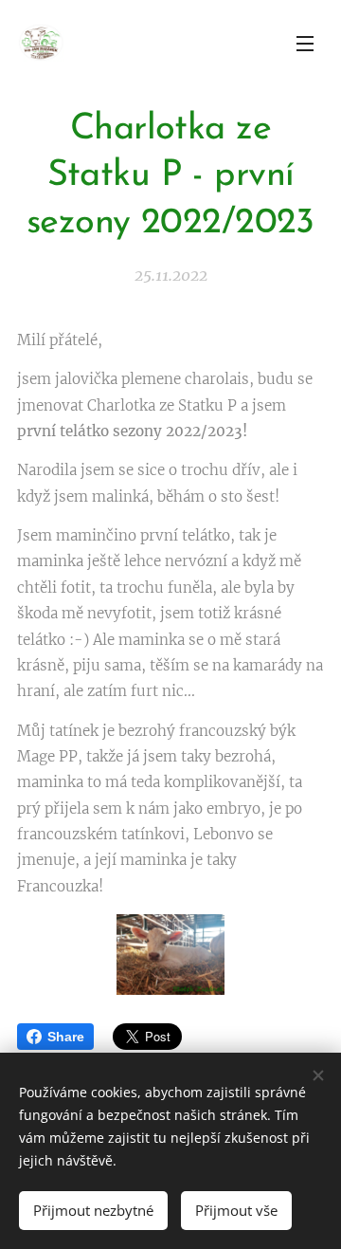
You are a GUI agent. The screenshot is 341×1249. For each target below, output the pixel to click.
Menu (305, 43)
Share (65, 1036)
